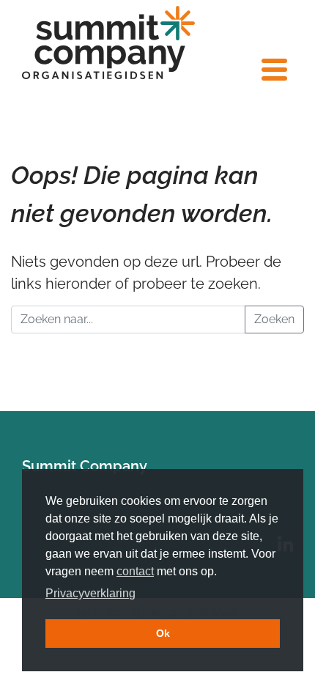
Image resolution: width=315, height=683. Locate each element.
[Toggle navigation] (272, 69)
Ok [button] (163, 633)
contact (135, 571)
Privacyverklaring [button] (90, 593)
